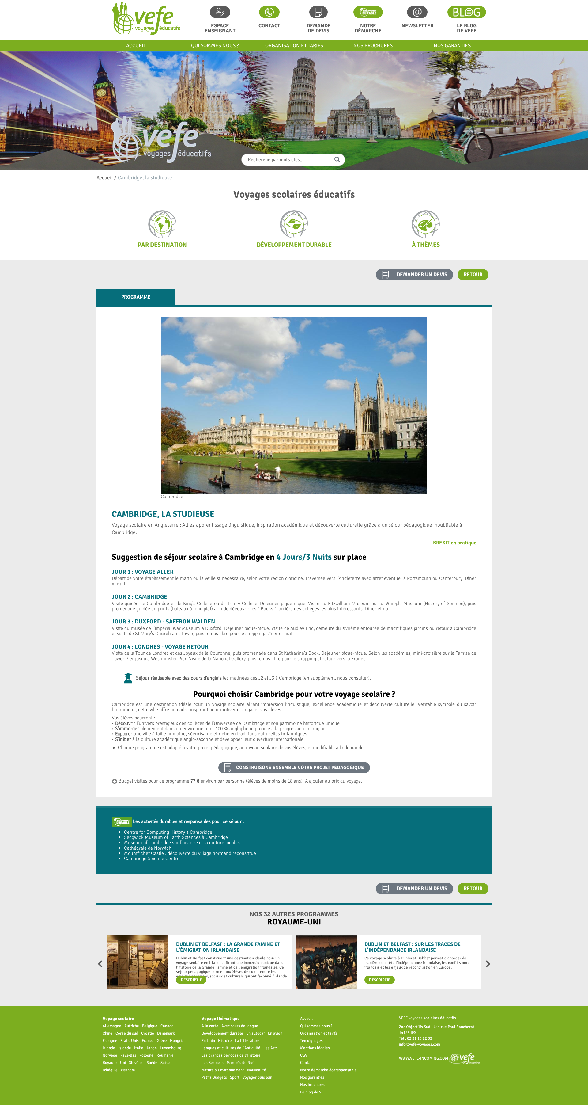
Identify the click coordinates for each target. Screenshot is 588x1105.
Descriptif (191, 979)
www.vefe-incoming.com (424, 1058)
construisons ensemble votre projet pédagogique (300, 767)
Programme (135, 297)
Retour (473, 274)
